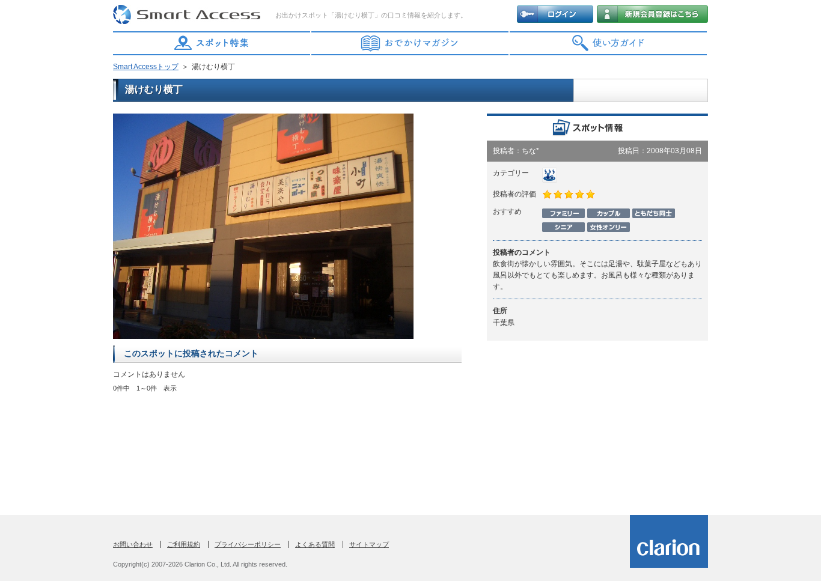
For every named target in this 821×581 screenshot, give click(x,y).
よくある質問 (315, 544)
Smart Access (188, 15)
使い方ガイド (609, 43)
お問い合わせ (133, 544)
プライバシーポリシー (248, 544)
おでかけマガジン (410, 43)
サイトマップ (369, 544)
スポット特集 (212, 43)
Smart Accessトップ (146, 66)
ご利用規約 (183, 544)
